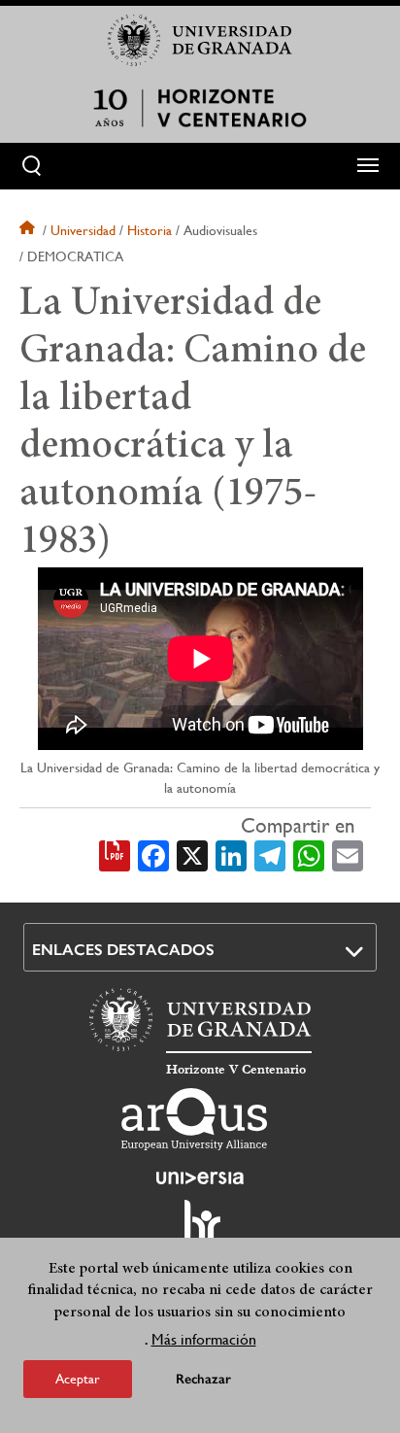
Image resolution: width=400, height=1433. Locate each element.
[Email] (347, 853)
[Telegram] (269, 853)
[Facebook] (153, 853)
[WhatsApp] (308, 853)
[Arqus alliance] (194, 1119)
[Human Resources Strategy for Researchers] (200, 1230)
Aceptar (77, 1378)
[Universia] (200, 1177)
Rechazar (203, 1379)
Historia (149, 230)
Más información (203, 1339)
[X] (192, 853)
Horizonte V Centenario (236, 1069)
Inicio (29, 230)
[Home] (200, 108)
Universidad (83, 230)
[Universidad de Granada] (200, 40)
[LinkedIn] (231, 853)
